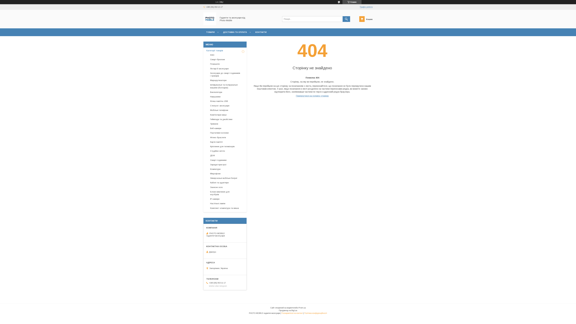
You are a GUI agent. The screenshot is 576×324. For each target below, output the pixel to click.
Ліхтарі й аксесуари (219, 69)
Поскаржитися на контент (292, 313)
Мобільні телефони (219, 110)
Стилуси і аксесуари (219, 106)
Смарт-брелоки (217, 59)
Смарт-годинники (218, 160)
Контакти (261, 32)
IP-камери (214, 199)
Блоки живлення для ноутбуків (220, 193)
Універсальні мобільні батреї (223, 178)
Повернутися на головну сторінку (312, 96)
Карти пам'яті (216, 142)
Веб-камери (215, 128)
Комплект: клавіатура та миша (224, 208)
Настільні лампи (217, 203)
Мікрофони (215, 173)
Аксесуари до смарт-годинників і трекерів (225, 74)
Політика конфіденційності (315, 313)
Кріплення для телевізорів (222, 146)
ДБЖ (212, 155)
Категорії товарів (214, 50)
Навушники (215, 97)
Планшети (215, 64)
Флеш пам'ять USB (219, 101)
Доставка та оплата (235, 32)
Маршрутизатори (218, 80)
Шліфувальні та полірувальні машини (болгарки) (224, 86)
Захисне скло (216, 187)
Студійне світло (217, 151)
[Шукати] (346, 19)
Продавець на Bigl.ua (288, 310)
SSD (212, 55)
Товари (210, 32)
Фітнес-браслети (218, 137)
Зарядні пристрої (218, 165)
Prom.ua (302, 308)
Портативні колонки (219, 133)
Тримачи (214, 124)
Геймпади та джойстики (221, 119)
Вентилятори (216, 92)
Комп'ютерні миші (218, 115)
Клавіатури (215, 169)
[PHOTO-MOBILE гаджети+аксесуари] (209, 24)
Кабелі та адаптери (219, 183)
